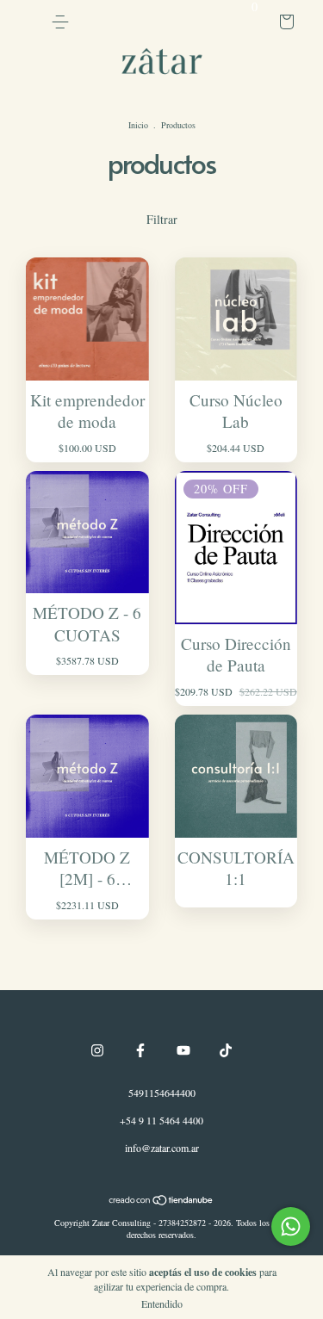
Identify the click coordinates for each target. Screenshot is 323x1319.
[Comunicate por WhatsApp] (290, 1226)
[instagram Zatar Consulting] (97, 1050)
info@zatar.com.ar (162, 1148)
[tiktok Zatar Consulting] (226, 1050)
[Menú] (60, 22)
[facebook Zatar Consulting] (140, 1050)
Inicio (138, 125)
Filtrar (161, 219)
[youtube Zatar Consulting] (183, 1050)
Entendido (162, 1303)
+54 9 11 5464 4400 (161, 1120)
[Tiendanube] (161, 1201)
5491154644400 (162, 1092)
